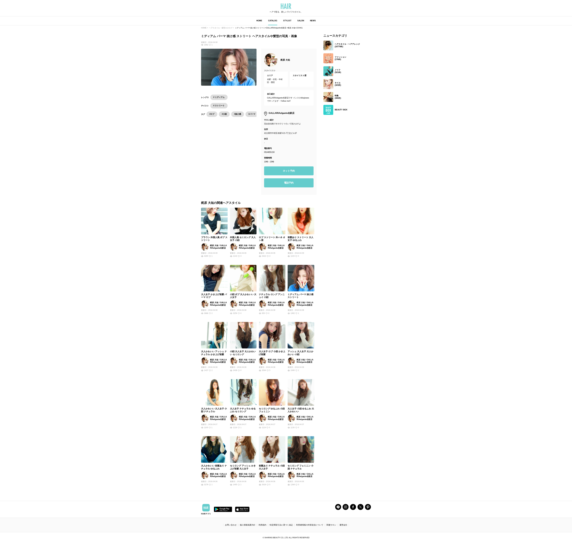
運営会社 (343, 525)
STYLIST (287, 21)
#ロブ (211, 114)
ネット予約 (289, 171)
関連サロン (331, 525)
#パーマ (251, 114)
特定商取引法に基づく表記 (281, 525)
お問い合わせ (231, 525)
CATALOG (272, 21)
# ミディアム (219, 97)
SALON (300, 21)
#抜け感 (237, 114)
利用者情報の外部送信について (309, 525)
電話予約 (289, 182)
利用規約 (262, 525)
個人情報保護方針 (247, 525)
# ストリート (219, 105)
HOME (259, 21)
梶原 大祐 (285, 60)
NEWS (313, 21)
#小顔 (224, 114)
